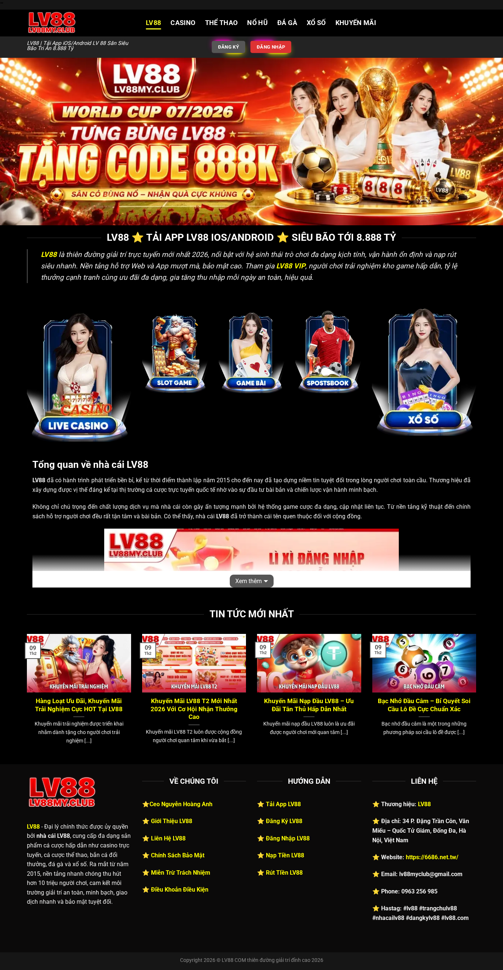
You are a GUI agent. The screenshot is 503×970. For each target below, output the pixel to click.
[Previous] (25, 698)
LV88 (153, 23)
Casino (182, 23)
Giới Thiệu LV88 (171, 821)
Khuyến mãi (355, 23)
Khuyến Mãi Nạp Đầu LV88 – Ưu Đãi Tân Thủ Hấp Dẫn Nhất (309, 705)
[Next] (477, 698)
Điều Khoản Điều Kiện (179, 889)
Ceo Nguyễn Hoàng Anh (181, 804)
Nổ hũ (257, 23)
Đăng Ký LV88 (284, 821)
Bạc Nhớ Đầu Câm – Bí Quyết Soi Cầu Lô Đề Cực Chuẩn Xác (424, 705)
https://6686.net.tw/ (432, 857)
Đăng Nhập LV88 (288, 838)
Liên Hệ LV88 (168, 838)
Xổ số (316, 23)
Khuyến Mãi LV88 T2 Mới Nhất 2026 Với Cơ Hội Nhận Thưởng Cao (194, 709)
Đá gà (287, 23)
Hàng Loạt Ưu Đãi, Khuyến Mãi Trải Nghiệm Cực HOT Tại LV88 (79, 705)
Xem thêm (248, 581)
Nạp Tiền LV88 (285, 855)
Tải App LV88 (283, 804)
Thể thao (221, 23)
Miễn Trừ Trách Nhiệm (180, 872)
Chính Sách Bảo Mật (177, 855)
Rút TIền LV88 (284, 872)
